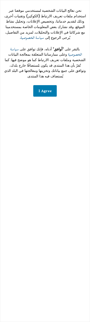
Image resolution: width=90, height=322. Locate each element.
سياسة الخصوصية (32, 37)
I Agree (45, 90)
